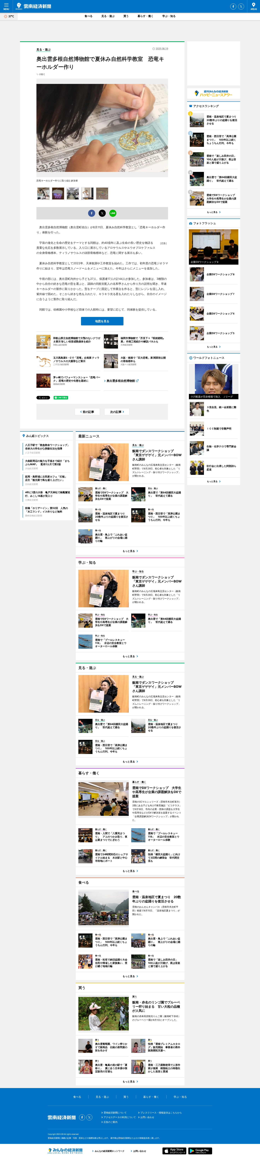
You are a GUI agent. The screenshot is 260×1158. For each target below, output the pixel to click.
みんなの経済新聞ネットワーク (65, 1151)
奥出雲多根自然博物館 (121, 380)
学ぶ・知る (169, 16)
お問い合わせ (147, 1117)
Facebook (233, 7)
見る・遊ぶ (108, 16)
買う (126, 16)
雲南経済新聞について (115, 1112)
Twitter (241, 7)
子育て (42, 74)
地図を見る (102, 321)
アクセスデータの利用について (120, 1117)
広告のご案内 (110, 1122)
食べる (89, 16)
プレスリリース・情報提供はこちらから (161, 1112)
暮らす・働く (146, 16)
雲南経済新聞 (33, 6)
